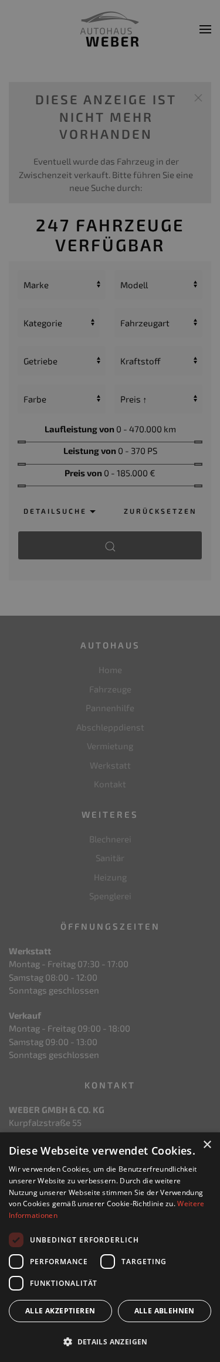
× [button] (206, 1145)
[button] (110, 1341)
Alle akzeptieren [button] (60, 1311)
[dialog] (110, 1247)
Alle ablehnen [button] (164, 1311)
